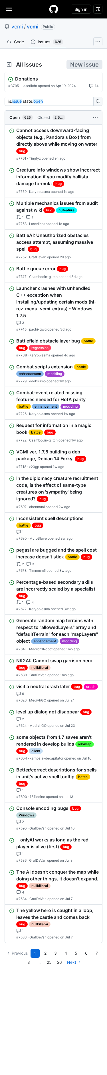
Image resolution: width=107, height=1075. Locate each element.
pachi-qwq (38, 329)
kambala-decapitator (46, 758)
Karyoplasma (39, 191)
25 (49, 962)
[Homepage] (53, 9)
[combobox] (50, 101)
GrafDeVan (37, 257)
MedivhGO (37, 700)
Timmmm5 (37, 570)
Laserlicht (29, 86)
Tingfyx (35, 158)
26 (59, 962)
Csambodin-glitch (43, 277)
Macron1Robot (41, 649)
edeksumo (37, 381)
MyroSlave (38, 538)
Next (71, 962)
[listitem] (53, 144)
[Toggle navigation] (9, 9)
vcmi (17, 27)
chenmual (37, 507)
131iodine (37, 797)
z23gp (34, 467)
